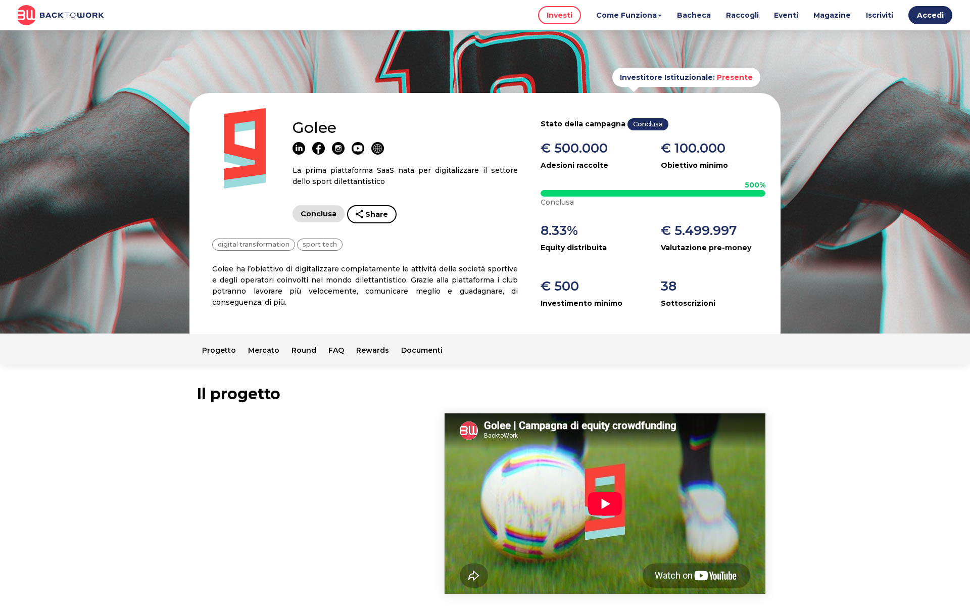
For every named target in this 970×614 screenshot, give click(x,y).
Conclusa (318, 213)
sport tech (320, 244)
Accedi (930, 15)
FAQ (336, 350)
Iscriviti (879, 15)
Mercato (263, 350)
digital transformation (253, 244)
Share (376, 214)
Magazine (832, 15)
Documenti (422, 350)
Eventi (786, 15)
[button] (930, 17)
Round (304, 350)
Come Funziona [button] (626, 15)
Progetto (219, 350)
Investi (559, 15)
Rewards (372, 350)
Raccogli (742, 15)
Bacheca (694, 15)
